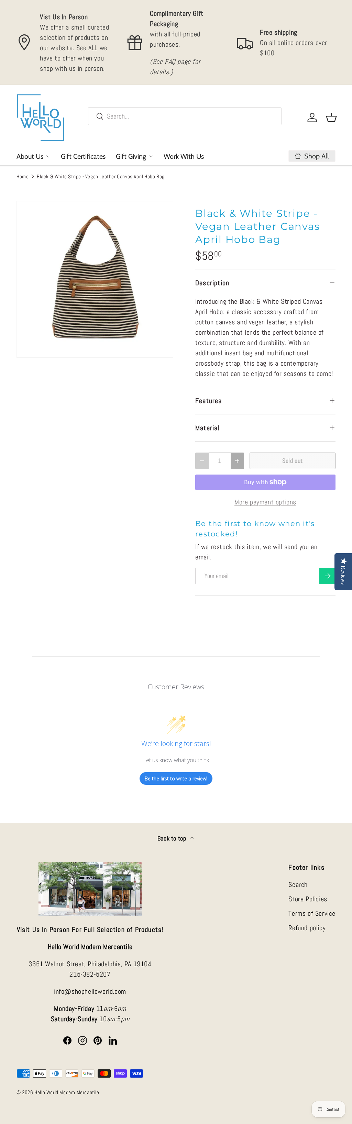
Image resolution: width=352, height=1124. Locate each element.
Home (22, 176)
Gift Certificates (83, 156)
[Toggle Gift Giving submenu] (151, 156)
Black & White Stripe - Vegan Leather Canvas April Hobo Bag (101, 176)
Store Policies (307, 898)
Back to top (172, 838)
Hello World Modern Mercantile (66, 1092)
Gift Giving (131, 156)
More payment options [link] (265, 502)
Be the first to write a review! (176, 778)
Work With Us (184, 156)
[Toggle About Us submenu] (48, 156)
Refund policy (307, 927)
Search (298, 884)
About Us (29, 156)
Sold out (292, 461)
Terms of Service (312, 913)
